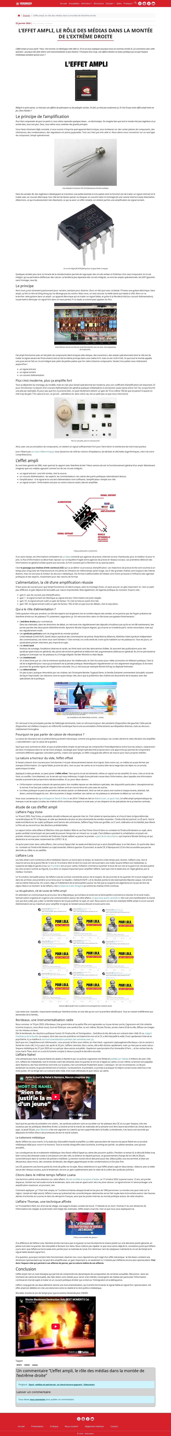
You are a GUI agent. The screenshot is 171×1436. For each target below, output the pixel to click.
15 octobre (55, 866)
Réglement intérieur (94, 1426)
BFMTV (19, 1365)
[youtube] (153, 3)
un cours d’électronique (42, 451)
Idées (119, 3)
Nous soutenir (71, 1426)
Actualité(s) (74, 3)
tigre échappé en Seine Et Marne (53, 798)
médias (35, 1365)
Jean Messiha (42, 1129)
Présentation (37, 1426)
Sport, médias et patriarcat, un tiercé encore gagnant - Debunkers (62, 1384)
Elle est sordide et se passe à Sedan (82, 1179)
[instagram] (140, 3)
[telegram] (144, 3)
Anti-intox (85, 3)
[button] (135, 2)
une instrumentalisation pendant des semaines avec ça (67, 1039)
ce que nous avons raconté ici (106, 898)
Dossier (109, 3)
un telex (66, 556)
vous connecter (37, 1399)
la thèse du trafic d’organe (70, 886)
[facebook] (149, 3)
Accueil (63, 3)
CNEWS (27, 1365)
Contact (114, 1426)
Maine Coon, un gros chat (107, 798)
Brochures (99, 3)
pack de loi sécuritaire (106, 836)
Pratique (128, 3)
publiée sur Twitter (119, 1058)
